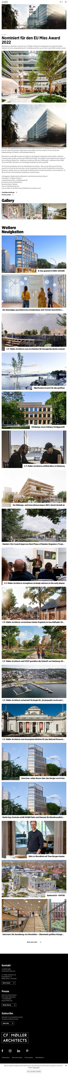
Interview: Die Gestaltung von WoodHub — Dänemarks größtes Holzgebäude (35, 934)
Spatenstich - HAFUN (56, 895)
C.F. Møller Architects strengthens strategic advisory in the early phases (34, 583)
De (60, 2)
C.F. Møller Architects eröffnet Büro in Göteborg (44, 466)
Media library (7, 1005)
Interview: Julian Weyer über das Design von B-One (43, 778)
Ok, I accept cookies (34, 1071)
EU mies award (6, 195)
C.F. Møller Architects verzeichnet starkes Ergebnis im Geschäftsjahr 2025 (33, 622)
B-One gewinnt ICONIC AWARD (51, 271)
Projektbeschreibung (8, 192)
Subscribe (6, 1023)
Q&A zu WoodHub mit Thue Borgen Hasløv (47, 856)
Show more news (32, 942)
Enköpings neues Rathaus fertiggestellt (48, 427)
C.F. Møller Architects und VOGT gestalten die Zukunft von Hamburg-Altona (34, 661)
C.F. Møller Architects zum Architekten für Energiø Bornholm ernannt (36, 349)
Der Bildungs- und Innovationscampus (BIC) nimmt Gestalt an (39, 505)
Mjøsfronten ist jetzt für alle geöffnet (49, 388)
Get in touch (7, 983)
